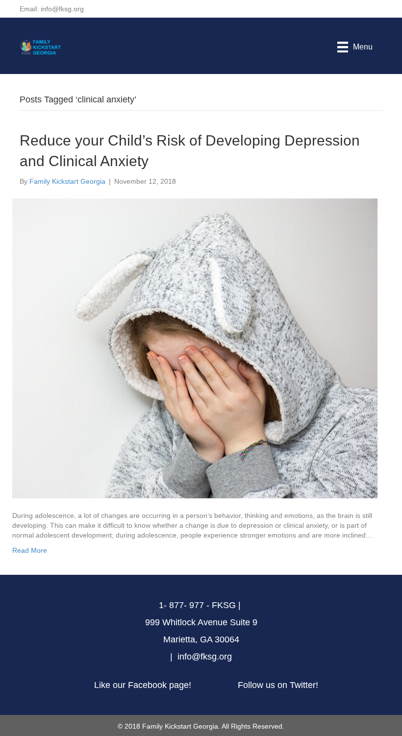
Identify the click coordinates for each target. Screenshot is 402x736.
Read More (29, 550)
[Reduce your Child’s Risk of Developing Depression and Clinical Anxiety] (194, 347)
